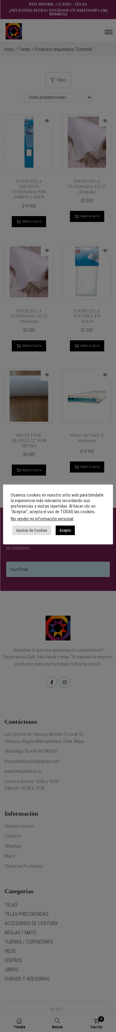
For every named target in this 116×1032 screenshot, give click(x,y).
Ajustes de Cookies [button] (31, 530)
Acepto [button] (65, 530)
